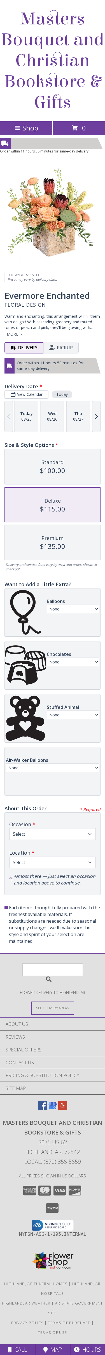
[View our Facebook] (42, 1108)
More (12, 334)
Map (55, 1349)
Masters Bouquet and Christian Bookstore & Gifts (52, 60)
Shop (30, 127)
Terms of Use (52, 1332)
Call (19, 1349)
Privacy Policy (27, 1322)
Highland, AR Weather (26, 1303)
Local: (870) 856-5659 (52, 1161)
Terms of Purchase (69, 1322)
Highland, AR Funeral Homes (35, 1283)
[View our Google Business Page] (52, 1108)
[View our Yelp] (62, 1108)
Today (62, 394)
